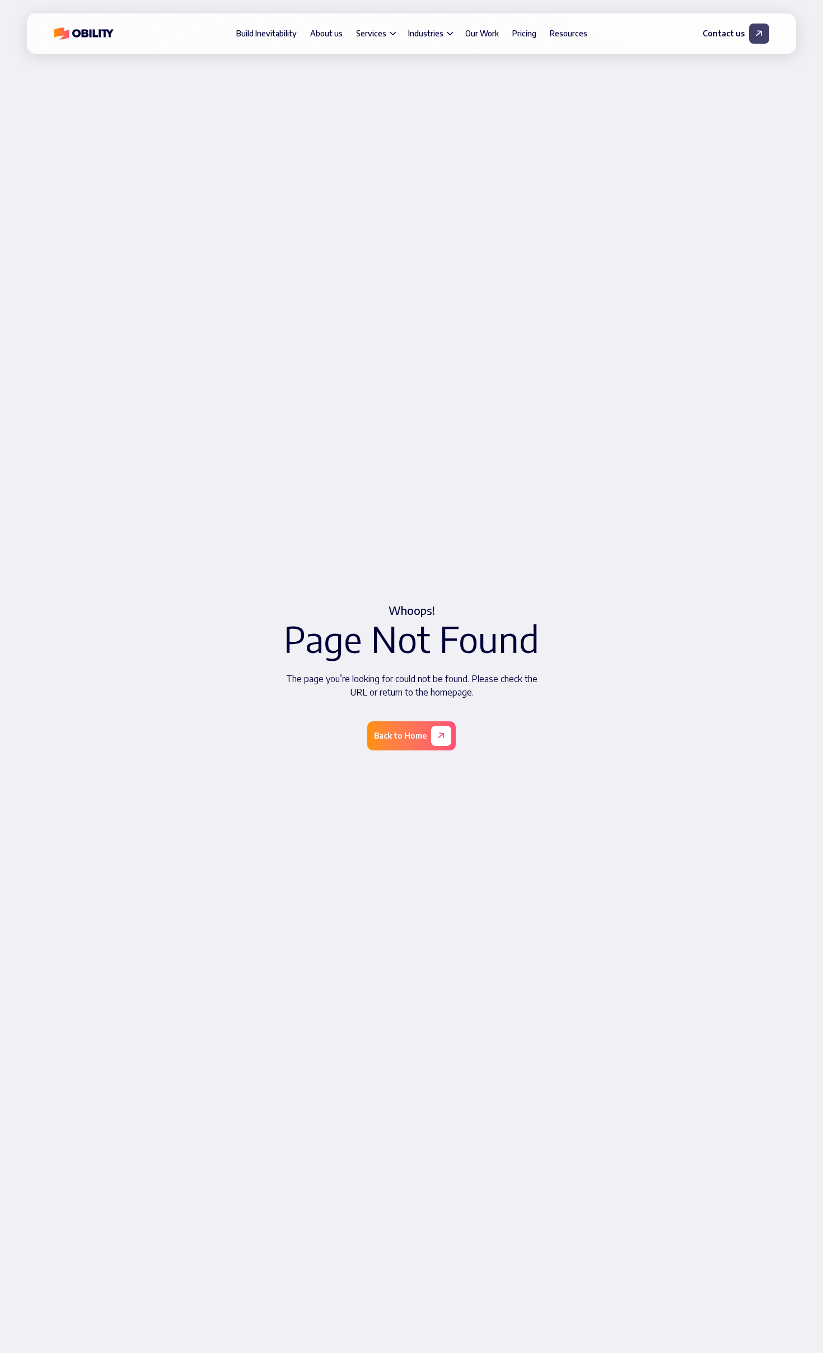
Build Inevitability (266, 33)
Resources (568, 33)
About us (326, 33)
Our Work (482, 33)
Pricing (524, 33)
